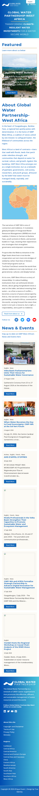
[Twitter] (8, 711)
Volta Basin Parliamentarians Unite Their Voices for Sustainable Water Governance (19, 373)
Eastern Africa (9, 762)
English (6, 368)
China (6, 760)
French (18, 454)
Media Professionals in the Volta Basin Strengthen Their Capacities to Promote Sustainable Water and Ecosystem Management (19, 522)
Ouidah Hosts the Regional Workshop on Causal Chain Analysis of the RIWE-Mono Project (17, 646)
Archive (6, 454)
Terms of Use (9, 729)
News (12, 368)
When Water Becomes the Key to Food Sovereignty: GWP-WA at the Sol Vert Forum (19, 424)
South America (9, 768)
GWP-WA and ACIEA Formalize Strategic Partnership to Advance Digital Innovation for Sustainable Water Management (19, 584)
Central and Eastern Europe (15, 754)
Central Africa (9, 749)
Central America (10, 751)
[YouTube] (12, 711)
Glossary (7, 735)
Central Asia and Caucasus (14, 757)
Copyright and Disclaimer (14, 726)
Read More (10, 394)
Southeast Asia (10, 773)
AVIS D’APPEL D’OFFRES (15, 457)
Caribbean (8, 746)
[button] (18, 98)
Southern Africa (10, 776)
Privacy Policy (9, 732)
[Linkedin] (5, 711)
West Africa (8, 779)
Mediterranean (10, 765)
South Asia (8, 771)
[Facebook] (16, 711)
